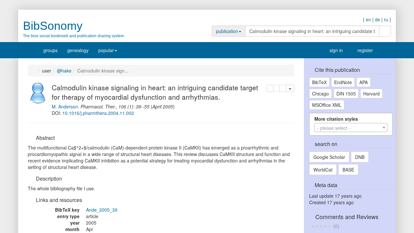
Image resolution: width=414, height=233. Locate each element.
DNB (360, 157)
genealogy (78, 50)
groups (50, 50)
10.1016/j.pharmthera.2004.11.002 (98, 113)
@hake (66, 70)
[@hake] (38, 92)
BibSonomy (52, 25)
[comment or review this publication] (321, 226)
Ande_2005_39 (101, 209)
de (377, 19)
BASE (348, 169)
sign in (333, 50)
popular (106, 50)
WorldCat (322, 169)
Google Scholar (329, 157)
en (368, 19)
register (363, 50)
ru (386, 19)
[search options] (374, 31)
